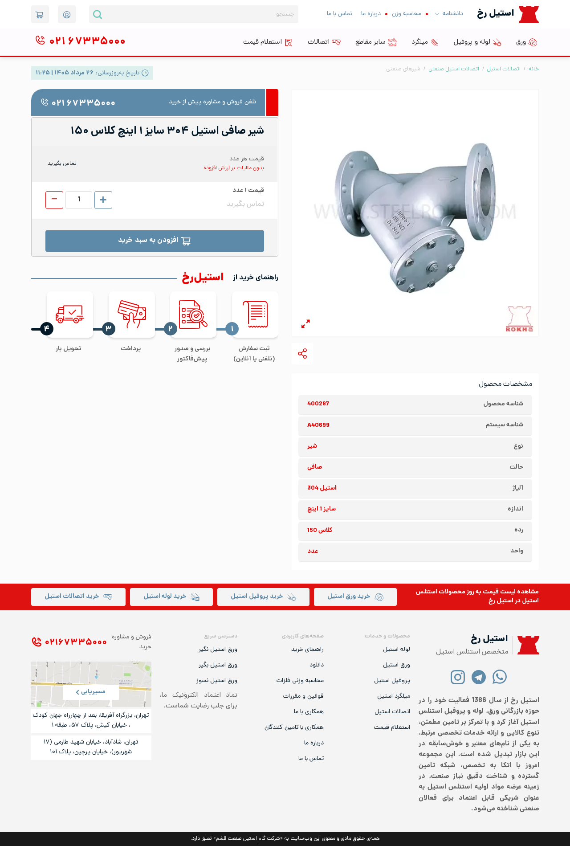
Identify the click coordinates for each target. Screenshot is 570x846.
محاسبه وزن (406, 14)
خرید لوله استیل (164, 596)
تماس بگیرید (62, 164)
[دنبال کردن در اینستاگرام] (458, 676)
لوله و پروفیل (472, 42)
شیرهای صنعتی (403, 69)
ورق (521, 42)
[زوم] (305, 325)
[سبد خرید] (40, 14)
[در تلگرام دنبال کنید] (479, 676)
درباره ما (371, 14)
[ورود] (67, 14)
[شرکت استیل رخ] (526, 645)
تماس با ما (339, 14)
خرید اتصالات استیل (72, 596)
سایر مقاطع (370, 42)
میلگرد (419, 42)
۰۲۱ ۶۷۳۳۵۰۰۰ (83, 104)
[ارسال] (98, 14)
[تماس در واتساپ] (500, 676)
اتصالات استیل (504, 69)
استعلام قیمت (262, 42)
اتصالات (319, 42)
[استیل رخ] (529, 14)
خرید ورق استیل (348, 596)
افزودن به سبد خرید (148, 241)
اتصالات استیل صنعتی (453, 69)
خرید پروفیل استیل (257, 596)
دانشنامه (453, 14)
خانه (534, 69)
